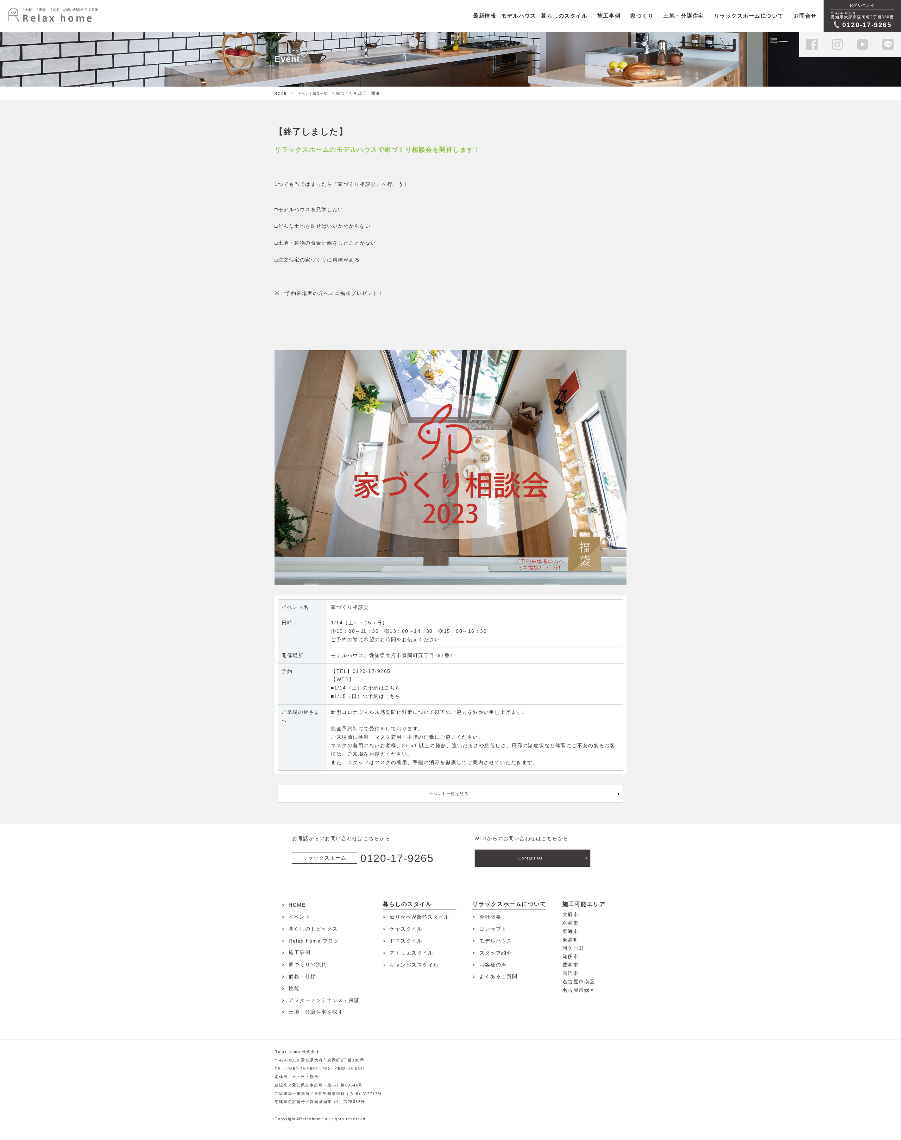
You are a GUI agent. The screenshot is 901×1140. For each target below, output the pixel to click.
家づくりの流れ (308, 964)
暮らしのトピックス (313, 929)
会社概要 (490, 917)
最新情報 (484, 16)
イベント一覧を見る (449, 794)
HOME (280, 93)
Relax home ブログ (314, 941)
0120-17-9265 (372, 671)
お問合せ (805, 16)
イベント (299, 917)
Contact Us (530, 858)
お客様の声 (493, 965)
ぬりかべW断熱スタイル (419, 917)
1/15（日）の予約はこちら (367, 696)
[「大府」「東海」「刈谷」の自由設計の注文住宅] (50, 16)
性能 (294, 988)
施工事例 (608, 16)
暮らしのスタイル (564, 16)
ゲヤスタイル (406, 929)
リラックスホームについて (749, 16)
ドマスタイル (406, 941)
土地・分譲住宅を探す (316, 1012)
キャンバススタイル (414, 965)
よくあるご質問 (498, 976)
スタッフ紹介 (495, 953)
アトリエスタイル (411, 953)
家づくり (642, 16)
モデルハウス (495, 941)
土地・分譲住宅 (683, 16)
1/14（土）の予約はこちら (367, 688)
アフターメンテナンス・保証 (324, 1000)
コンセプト (493, 929)
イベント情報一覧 (313, 93)
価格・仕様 (302, 976)
